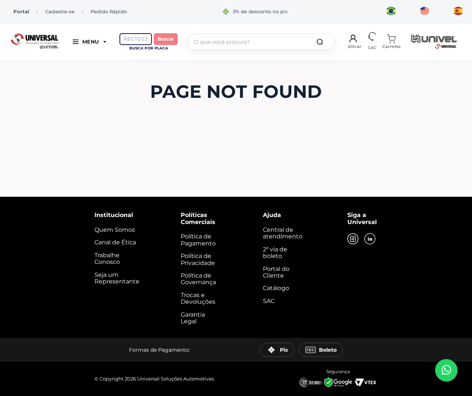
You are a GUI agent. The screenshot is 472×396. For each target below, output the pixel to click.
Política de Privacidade (198, 259)
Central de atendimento (282, 233)
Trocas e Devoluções (198, 298)
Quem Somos (114, 229)
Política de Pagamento (198, 240)
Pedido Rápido (109, 11)
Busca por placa (148, 48)
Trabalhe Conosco (107, 258)
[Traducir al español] (458, 11)
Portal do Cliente (276, 272)
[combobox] (261, 42)
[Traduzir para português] (391, 11)
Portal (21, 11)
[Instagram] (352, 239)
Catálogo (276, 288)
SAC (269, 300)
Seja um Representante (116, 278)
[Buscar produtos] (321, 42)
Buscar (166, 39)
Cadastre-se (59, 11)
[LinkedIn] (369, 239)
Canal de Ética (115, 242)
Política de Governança (198, 279)
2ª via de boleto (275, 252)
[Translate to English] (425, 11)
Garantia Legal (193, 318)
